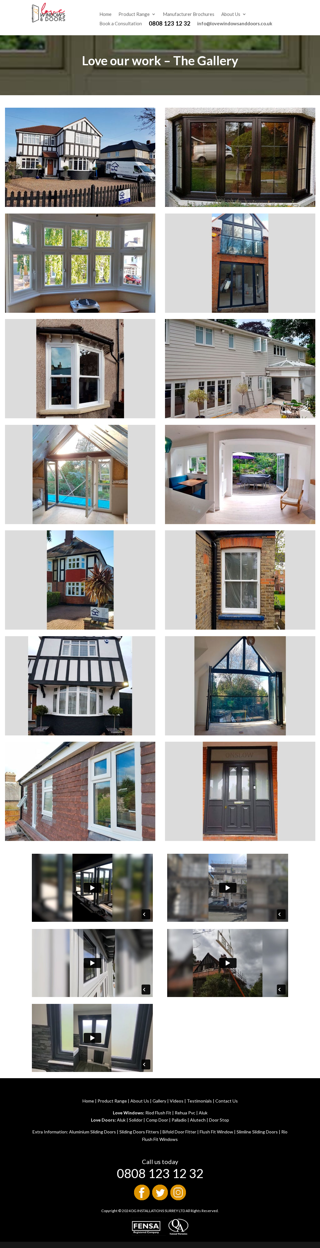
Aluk (203, 1112)
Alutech (198, 1120)
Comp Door (157, 1120)
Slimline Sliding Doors (257, 1131)
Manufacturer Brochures (188, 14)
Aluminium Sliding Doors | (93, 1131)
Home (105, 14)
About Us (230, 14)
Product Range (134, 14)
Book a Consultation (120, 23)
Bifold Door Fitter (179, 1131)
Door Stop (219, 1120)
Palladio (179, 1120)
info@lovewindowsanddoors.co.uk (234, 23)
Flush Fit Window (216, 1131)
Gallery (159, 1100)
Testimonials (199, 1100)
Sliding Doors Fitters (139, 1131)
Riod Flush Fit (158, 1112)
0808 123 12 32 (169, 24)
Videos (176, 1100)
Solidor (135, 1120)
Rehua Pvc (185, 1112)
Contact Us (226, 1100)
